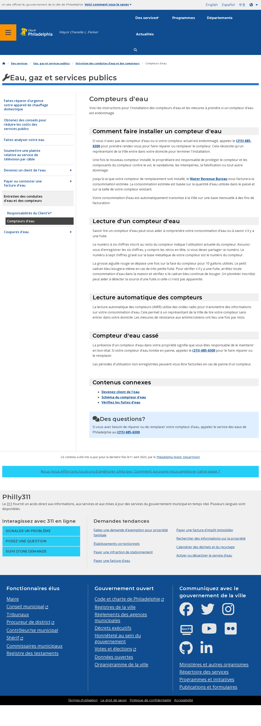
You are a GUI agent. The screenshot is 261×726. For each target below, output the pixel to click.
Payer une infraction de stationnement (123, 552)
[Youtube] (212, 632)
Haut (251, 687)
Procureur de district (28, 622)
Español (228, 5)
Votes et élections (113, 648)
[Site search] (135, 50)
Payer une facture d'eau (112, 560)
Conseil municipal (25, 606)
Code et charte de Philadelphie (127, 599)
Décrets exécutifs (113, 628)
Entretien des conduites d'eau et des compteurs (107, 63)
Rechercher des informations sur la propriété (211, 538)
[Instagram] (231, 612)
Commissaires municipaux (35, 646)
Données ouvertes (114, 657)
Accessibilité (183, 700)
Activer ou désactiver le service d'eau (204, 555)
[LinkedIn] (209, 651)
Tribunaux (18, 614)
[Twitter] (211, 612)
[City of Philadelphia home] (37, 32)
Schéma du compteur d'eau (124, 397)
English (212, 5)
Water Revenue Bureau (208, 179)
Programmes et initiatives (206, 679)
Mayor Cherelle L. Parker (78, 32)
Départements (219, 18)
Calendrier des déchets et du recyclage (205, 547)
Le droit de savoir (114, 700)
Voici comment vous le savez (107, 4)
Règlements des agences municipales (121, 617)
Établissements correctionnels (117, 543)
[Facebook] (189, 612)
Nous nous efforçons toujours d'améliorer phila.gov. (130, 471)
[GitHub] (189, 651)
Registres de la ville (115, 607)
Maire (13, 599)
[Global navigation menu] (8, 32)
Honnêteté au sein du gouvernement (118, 638)
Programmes (183, 18)
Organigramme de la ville (121, 664)
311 (9, 504)
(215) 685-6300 (203, 350)
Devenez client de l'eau (120, 392)
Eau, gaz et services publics (51, 63)
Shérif (13, 637)
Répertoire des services (204, 672)
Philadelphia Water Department (178, 457)
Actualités (145, 34)
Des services (146, 18)
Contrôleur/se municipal (32, 630)
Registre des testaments (33, 653)
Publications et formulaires (208, 687)
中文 (242, 5)
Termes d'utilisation (83, 700)
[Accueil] (3, 63)
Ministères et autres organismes (214, 664)
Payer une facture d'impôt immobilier (204, 530)
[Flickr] (234, 632)
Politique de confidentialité (150, 700)
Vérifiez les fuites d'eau (121, 402)
